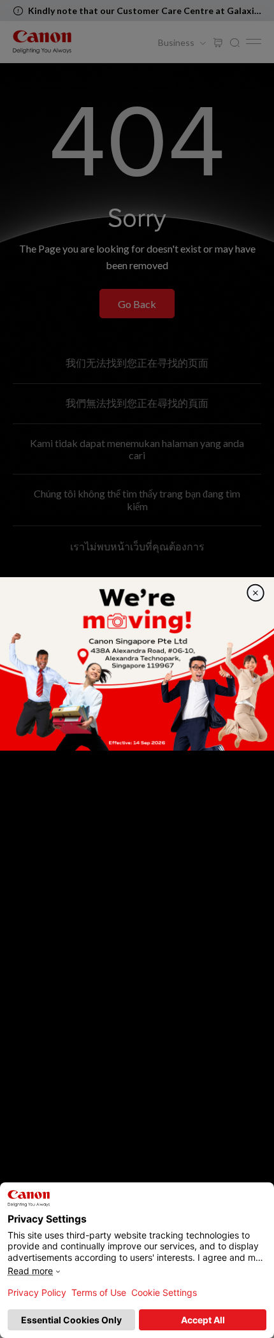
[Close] (255, 593)
